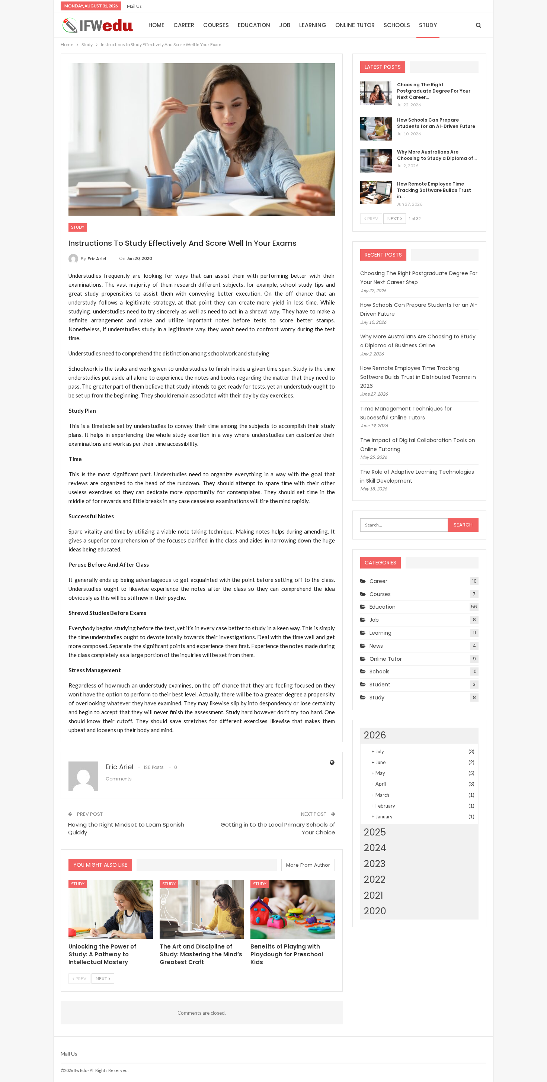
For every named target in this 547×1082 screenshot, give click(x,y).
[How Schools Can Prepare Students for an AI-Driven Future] (376, 129)
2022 (375, 879)
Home (156, 25)
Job (284, 25)
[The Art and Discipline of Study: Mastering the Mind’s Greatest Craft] (202, 909)
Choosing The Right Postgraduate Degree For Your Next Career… (433, 90)
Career (183, 25)
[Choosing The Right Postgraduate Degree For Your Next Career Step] (376, 93)
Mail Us (134, 6)
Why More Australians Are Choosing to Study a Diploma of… (437, 155)
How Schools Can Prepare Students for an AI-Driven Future (436, 123)
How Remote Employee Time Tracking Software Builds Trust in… (434, 190)
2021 (373, 895)
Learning (312, 25)
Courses (216, 25)
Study (428, 25)
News (376, 646)
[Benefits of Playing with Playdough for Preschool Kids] (292, 909)
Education (254, 25)
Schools (397, 25)
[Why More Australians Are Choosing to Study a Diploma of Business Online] (376, 161)
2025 (375, 832)
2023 (375, 863)
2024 (375, 847)
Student (380, 684)
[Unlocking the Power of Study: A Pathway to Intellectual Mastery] (110, 909)
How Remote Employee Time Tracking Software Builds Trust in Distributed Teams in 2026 (418, 377)
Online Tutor (355, 25)
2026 (375, 735)
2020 (375, 911)
